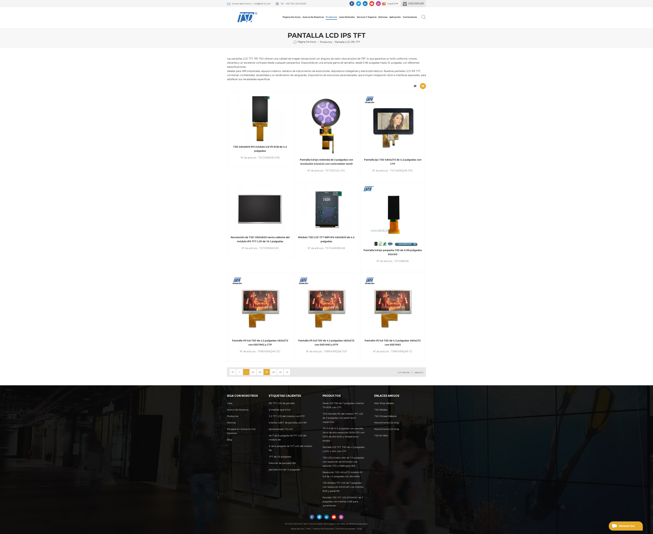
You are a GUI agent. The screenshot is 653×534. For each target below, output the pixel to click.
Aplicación (395, 17)
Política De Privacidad (323, 528)
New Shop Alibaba (384, 403)
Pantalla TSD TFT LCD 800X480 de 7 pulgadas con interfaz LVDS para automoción (343, 501)
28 (273, 372)
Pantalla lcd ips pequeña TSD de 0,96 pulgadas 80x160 (393, 252)
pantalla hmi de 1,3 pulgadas (284, 469)
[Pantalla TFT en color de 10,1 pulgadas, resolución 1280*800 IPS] (260, 208)
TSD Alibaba (380, 409)
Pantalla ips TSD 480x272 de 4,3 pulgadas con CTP (392, 161)
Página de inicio (292, 17)
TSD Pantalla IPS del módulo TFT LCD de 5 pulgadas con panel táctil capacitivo (343, 417)
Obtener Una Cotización (627, 527)
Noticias (382, 17)
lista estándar (347, 17)
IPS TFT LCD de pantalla (282, 403)
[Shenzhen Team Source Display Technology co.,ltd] (247, 17)
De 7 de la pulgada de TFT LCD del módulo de (287, 437)
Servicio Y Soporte (366, 17)
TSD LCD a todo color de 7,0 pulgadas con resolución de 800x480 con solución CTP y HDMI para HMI (343, 461)
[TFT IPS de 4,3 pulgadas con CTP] (393, 124)
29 (280, 372)
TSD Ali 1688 (381, 435)
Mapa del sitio (297, 528)
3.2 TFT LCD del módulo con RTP (287, 416)
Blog (229, 439)
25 (253, 372)
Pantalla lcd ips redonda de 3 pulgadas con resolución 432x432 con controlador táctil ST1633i (326, 162)
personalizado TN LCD (280, 429)
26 (260, 372)
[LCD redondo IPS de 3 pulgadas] (326, 124)
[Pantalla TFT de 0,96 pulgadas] (393, 215)
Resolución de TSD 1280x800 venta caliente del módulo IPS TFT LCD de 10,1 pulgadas (260, 239)
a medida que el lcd (279, 409)
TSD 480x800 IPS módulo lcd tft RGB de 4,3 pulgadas (260, 148)
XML (308, 528)
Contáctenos (410, 17)
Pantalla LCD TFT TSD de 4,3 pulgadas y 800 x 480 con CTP (343, 449)
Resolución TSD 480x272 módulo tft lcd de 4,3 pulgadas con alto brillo (342, 474)
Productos (331, 17)
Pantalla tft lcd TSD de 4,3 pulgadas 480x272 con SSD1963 (393, 342)
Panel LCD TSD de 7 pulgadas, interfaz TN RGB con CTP (343, 405)
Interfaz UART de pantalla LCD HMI (288, 422)
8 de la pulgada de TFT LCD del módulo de (290, 448)
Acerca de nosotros (313, 17)
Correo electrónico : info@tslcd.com (251, 3)
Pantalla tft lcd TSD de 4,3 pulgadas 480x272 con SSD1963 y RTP (326, 342)
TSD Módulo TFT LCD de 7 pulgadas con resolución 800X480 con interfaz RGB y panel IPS (343, 486)
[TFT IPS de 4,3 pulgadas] (260, 117)
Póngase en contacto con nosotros (241, 431)
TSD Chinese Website (385, 416)
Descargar (416, 3)
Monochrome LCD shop (386, 422)
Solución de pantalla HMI (282, 463)
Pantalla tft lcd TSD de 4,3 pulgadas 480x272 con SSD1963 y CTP (260, 342)
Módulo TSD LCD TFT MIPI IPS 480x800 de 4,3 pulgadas (326, 239)
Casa (229, 403)
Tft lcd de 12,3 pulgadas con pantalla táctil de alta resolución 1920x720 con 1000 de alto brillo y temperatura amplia (343, 434)
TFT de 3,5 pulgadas (280, 456)
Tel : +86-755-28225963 (293, 3)
